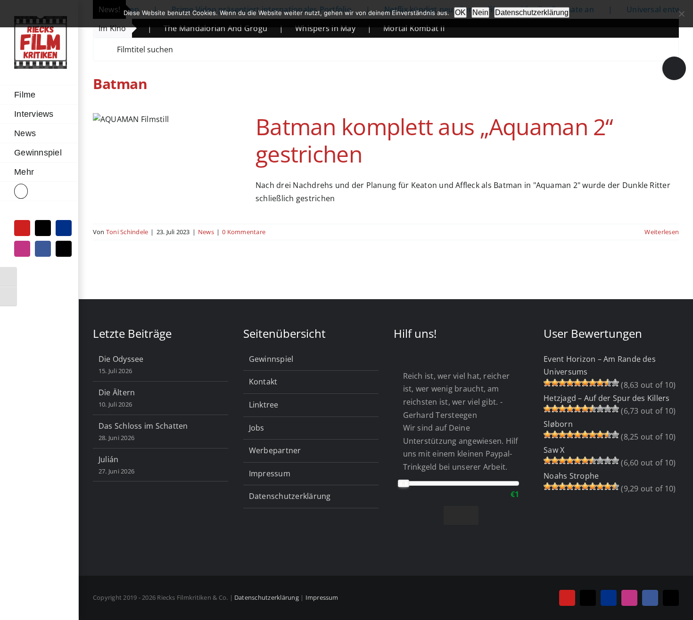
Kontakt (263, 381)
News (206, 232)
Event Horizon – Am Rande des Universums (600, 365)
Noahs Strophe (571, 476)
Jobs (256, 428)
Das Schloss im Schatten (143, 426)
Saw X (554, 450)
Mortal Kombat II (390, 28)
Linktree (264, 405)
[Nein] (681, 13)
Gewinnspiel (271, 359)
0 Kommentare (243, 232)
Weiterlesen (661, 232)
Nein (480, 12)
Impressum (269, 473)
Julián (108, 459)
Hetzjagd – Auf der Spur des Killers (606, 398)
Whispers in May (302, 28)
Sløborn (558, 424)
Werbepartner (275, 450)
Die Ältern (117, 392)
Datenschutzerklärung (290, 496)
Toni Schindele (127, 232)
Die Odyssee (121, 359)
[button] (39, 191)
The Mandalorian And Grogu (192, 28)
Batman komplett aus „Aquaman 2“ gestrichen (434, 140)
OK (460, 12)
